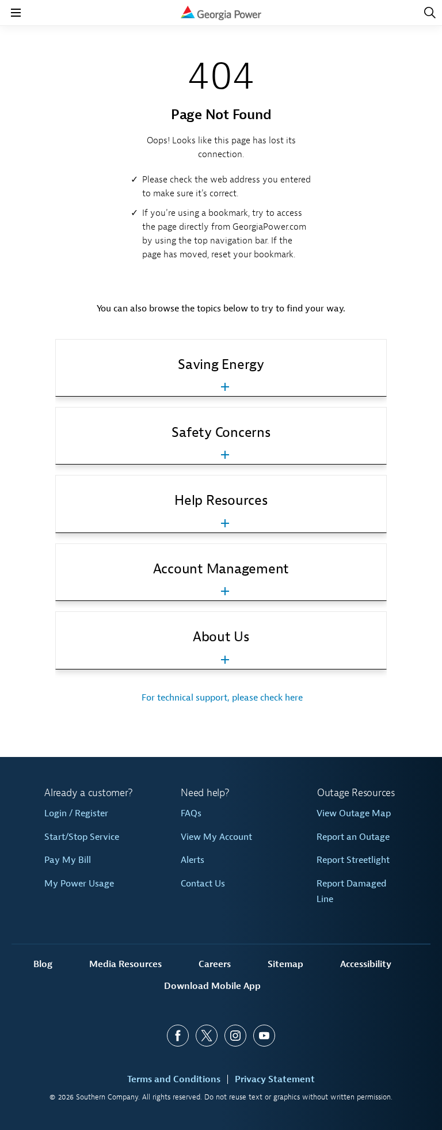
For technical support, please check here (221, 697)
